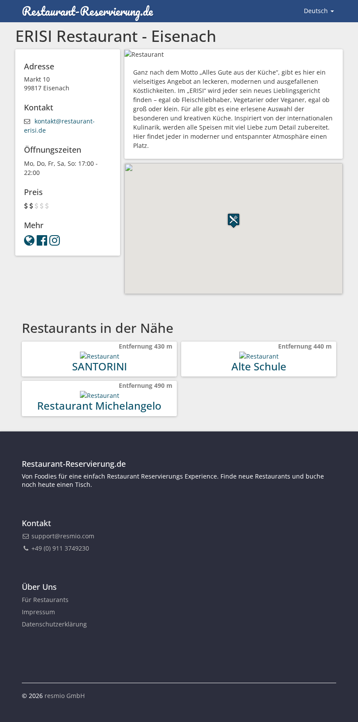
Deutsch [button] (317, 11)
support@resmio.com (62, 536)
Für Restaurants (45, 599)
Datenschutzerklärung (54, 624)
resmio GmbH (65, 695)
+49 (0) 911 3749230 (59, 548)
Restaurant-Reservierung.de (87, 11)
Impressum (38, 612)
